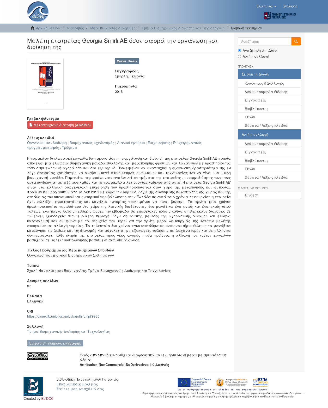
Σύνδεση (252, 195)
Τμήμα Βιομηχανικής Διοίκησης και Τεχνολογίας (183, 27)
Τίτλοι (250, 116)
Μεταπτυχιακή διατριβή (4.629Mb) (62, 124)
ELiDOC (47, 398)
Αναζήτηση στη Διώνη (261, 50)
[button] (266, 6)
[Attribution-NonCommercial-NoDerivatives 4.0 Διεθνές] (50, 356)
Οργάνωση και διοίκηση (47, 142)
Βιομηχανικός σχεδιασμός (92, 142)
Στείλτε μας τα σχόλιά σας (80, 388)
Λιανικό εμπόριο (131, 142)
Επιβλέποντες (256, 108)
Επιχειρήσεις (159, 142)
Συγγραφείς (255, 100)
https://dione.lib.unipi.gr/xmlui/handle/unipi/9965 (63, 316)
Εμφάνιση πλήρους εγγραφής (55, 343)
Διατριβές (75, 27)
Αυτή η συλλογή (256, 56)
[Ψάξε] (296, 41)
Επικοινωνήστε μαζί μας (77, 384)
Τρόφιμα (69, 147)
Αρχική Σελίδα (48, 27)
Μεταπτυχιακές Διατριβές (112, 27)
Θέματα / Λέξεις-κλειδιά (266, 125)
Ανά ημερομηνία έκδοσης (266, 91)
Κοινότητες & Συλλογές (264, 83)
